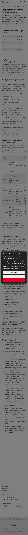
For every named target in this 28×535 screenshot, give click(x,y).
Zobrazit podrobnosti (13, 268)
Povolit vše (14, 280)
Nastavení (14, 276)
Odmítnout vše (14, 272)
